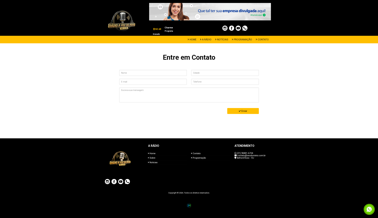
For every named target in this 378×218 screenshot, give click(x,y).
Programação (199, 158)
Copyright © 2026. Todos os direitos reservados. (189, 193)
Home (152, 153)
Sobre (152, 158)
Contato (196, 153)
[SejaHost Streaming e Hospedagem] (189, 205)
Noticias (153, 162)
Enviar (244, 111)
